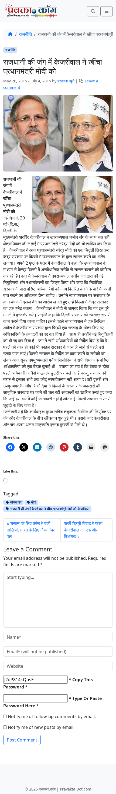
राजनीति (25, 34)
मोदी (33, 502)
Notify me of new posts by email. (41, 727)
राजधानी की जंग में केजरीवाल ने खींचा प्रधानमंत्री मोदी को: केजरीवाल (49, 508)
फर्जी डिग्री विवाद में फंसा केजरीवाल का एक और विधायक (83, 529)
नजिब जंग (15, 502)
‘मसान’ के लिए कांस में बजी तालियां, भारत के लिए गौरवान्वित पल (31, 529)
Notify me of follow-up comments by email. (52, 716)
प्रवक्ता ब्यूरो (65, 80)
